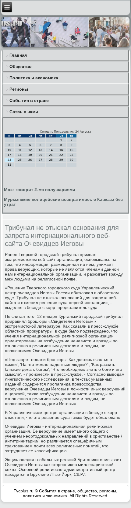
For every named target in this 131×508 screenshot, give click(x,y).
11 (20, 150)
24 (9, 159)
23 (71, 154)
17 (9, 154)
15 (61, 150)
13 (40, 150)
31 (9, 164)
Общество (20, 66)
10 (9, 150)
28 (51, 159)
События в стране (29, 100)
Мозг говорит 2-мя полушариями (39, 189)
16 (71, 150)
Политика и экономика (33, 77)
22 (61, 154)
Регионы (18, 89)
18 (20, 154)
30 (71, 159)
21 (51, 154)
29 (61, 159)
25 (20, 159)
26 (30, 159)
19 (30, 154)
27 (40, 159)
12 (30, 150)
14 (51, 150)
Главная (18, 55)
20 (40, 154)
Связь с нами (23, 111)
